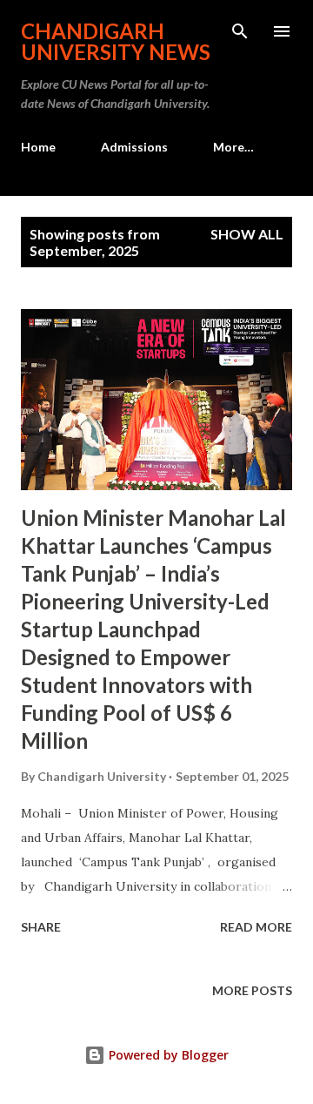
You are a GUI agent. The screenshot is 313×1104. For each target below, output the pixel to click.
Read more (256, 926)
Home (38, 146)
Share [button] (41, 926)
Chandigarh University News (115, 41)
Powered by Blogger (167, 1055)
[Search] (240, 31)
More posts (252, 990)
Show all (246, 234)
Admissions (134, 146)
